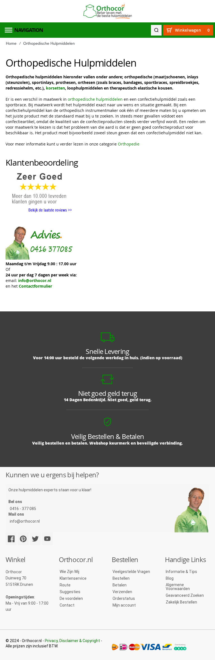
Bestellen (121, 578)
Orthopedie (128, 144)
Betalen (120, 585)
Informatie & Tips (181, 571)
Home (11, 43)
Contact (67, 605)
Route (65, 585)
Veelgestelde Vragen (131, 571)
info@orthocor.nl (34, 280)
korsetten (55, 88)
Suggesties (70, 591)
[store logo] (107, 11)
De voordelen (71, 598)
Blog (170, 578)
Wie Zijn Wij (69, 571)
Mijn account (124, 605)
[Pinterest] (23, 538)
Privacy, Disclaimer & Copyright (72, 640)
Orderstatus (124, 598)
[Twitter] (35, 538)
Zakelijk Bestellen (181, 602)
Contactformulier (35, 286)
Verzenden (122, 591)
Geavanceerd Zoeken (185, 595)
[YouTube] (47, 538)
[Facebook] (11, 538)
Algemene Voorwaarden (178, 587)
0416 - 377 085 (23, 508)
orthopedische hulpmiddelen (95, 99)
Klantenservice (73, 578)
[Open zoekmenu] (156, 30)
